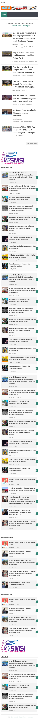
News (26, 61)
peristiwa (31, 61)
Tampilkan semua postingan (20, 26)
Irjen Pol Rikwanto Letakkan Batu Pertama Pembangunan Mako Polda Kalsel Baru (24, 98)
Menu (4, 14)
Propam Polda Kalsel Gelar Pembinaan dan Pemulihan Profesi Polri (23, 55)
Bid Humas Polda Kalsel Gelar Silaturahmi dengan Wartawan (24, 113)
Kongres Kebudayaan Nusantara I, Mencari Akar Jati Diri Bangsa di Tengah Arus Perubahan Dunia (22, 523)
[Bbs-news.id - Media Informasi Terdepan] (19, 8)
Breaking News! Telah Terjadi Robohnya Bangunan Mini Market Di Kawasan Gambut (21, 228)
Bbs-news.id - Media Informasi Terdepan (22, 717)
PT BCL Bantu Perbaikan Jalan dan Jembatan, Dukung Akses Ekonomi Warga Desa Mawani (22, 562)
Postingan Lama (32, 143)
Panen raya (19, 47)
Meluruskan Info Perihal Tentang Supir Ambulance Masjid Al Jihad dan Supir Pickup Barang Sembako (21, 208)
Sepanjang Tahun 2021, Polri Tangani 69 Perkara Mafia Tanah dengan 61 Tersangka (24, 130)
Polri (31, 47)
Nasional (24, 76)
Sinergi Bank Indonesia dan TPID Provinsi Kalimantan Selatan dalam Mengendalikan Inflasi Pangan (22, 188)
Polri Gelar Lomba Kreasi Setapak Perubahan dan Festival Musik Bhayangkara (23, 69)
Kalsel (14, 47)
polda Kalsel (26, 47)
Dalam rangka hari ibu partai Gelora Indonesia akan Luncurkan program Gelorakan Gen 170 (20, 512)
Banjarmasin (15, 121)
